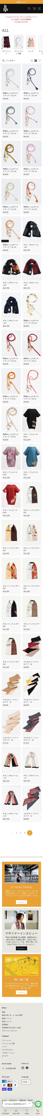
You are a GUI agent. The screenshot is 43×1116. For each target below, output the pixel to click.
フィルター (10, 60)
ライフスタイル (7, 1050)
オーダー (5, 1056)
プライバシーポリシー (10, 1031)
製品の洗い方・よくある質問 (12, 1015)
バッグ (4, 1047)
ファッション (6, 1040)
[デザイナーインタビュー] (21, 920)
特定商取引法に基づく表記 (11, 1028)
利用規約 (5, 1025)
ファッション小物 (8, 1043)
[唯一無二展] (21, 966)
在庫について (21, 2)
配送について (6, 1018)
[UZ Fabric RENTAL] (21, 873)
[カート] (34, 8)
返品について (6, 1021)
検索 (3, 1012)
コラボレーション (8, 1053)
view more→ (21, 902)
